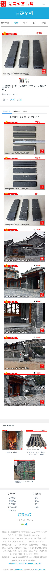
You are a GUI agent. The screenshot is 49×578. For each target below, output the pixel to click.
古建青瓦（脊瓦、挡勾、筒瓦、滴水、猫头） (36, 453)
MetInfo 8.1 (19, 569)
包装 (25, 111)
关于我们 (12, 493)
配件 (35, 22)
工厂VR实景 (12, 507)
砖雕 (44, 22)
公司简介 (12, 498)
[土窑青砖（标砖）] (12, 439)
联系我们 (12, 510)
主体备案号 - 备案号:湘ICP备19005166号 (24, 563)
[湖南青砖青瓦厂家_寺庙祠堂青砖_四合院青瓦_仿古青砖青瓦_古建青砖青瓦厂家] (21, 3)
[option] (24, 53)
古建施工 (12, 501)
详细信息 (6, 111)
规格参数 (16, 111)
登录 (12, 99)
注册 (19, 99)
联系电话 (24, 514)
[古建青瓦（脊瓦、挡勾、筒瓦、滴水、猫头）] (36, 439)
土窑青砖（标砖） (12, 452)
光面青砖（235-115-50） (24, 482)
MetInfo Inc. (40, 569)
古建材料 (37, 493)
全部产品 (5, 22)
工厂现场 (12, 504)
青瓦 (25, 22)
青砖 (16, 22)
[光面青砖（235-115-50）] (24, 469)
